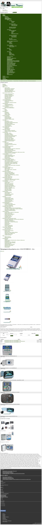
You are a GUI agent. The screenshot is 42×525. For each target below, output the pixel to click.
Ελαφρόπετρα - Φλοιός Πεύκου (9, 245)
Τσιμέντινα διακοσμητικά (8, 243)
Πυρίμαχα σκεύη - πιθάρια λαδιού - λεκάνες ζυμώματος (12, 179)
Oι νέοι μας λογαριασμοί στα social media (8, 472)
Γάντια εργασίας (7, 170)
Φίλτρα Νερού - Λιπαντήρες (8, 137)
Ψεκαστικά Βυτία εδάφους (8, 192)
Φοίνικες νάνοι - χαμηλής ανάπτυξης (9, 107)
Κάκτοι (6, 109)
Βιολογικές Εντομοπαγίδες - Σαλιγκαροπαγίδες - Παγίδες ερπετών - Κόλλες (15, 152)
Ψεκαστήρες (4, 196)
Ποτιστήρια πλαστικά (7, 223)
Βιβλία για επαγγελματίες (8, 237)
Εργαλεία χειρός (7, 222)
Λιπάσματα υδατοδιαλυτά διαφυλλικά (10, 155)
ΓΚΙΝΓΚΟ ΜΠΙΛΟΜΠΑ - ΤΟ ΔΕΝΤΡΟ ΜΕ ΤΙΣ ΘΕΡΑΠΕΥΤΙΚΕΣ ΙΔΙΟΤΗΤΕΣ (14, 473)
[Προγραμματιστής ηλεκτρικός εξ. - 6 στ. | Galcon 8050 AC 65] (7, 367)
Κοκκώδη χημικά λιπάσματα (8, 154)
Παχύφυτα (6, 110)
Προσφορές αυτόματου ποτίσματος (9, 140)
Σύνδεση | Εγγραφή (5, 10)
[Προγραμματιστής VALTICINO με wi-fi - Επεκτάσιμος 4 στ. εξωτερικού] (7, 391)
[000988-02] (7, 292)
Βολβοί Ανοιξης (7, 127)
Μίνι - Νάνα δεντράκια (8, 97)
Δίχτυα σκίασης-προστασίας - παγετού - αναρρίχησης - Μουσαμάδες (14, 208)
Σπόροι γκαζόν (7, 120)
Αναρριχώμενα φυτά (5, 103)
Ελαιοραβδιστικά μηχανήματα (9, 203)
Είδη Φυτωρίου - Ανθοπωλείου (7, 171)
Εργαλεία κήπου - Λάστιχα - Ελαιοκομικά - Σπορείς (9, 218)
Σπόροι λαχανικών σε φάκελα (8, 121)
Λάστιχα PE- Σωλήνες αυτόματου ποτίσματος (11, 135)
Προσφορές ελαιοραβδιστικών (9, 205)
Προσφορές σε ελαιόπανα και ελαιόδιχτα (10, 210)
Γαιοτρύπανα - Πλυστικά (8, 188)
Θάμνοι (4, 86)
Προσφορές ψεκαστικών (8, 195)
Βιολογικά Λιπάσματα (7, 147)
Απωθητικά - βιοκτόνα (8, 164)
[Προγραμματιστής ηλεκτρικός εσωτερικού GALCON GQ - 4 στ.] (7, 415)
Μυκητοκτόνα (7, 142)
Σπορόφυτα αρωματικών (8, 118)
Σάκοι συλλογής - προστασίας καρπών (10, 209)
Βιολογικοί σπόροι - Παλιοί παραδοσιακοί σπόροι (11, 122)
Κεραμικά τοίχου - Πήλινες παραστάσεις (10, 242)
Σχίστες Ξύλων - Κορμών (8, 189)
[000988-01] (7, 282)
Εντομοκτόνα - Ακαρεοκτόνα (8, 143)
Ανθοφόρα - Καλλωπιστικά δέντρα (9, 93)
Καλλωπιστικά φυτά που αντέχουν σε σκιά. (8, 478)
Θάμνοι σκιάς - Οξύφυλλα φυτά (9, 90)
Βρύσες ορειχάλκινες (7, 246)
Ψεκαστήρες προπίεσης (8, 197)
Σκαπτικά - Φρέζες (7, 182)
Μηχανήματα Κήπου (5, 180)
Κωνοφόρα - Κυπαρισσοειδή (8, 94)
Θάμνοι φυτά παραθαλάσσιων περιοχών (10, 91)
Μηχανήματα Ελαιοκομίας (6, 202)
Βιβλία (3, 235)
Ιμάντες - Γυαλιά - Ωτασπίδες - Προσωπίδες (10, 169)
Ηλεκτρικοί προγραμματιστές (32, 80)
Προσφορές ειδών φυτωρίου (8, 176)
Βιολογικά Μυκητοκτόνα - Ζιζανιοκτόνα (10, 150)
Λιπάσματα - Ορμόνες (5, 153)
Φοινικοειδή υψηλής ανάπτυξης (9, 106)
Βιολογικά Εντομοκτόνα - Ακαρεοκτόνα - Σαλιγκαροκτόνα (12, 148)
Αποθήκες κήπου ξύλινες (8, 234)
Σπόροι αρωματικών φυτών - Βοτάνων (10, 124)
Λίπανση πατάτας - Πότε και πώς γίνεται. (8, 477)
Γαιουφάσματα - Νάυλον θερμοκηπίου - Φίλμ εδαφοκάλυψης (13, 207)
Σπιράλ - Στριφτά (7, 113)
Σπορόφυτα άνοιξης (7, 116)
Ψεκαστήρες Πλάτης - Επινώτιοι (9, 198)
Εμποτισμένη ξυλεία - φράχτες (6, 229)
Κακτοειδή (4, 108)
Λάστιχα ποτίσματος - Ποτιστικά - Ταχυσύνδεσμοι (11, 221)
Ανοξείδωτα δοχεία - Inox (8, 178)
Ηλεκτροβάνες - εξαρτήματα (8, 133)
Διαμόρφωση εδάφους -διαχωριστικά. (10, 244)
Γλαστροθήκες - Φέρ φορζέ (8, 216)
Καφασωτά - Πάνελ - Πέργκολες (9, 230)
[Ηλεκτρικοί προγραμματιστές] (7, 452)
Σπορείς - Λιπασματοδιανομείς (9, 226)
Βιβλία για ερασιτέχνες (8, 236)
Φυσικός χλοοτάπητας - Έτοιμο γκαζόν (10, 130)
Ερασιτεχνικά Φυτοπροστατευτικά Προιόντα (10, 144)
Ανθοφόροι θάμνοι (7, 87)
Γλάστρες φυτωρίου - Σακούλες (9, 172)
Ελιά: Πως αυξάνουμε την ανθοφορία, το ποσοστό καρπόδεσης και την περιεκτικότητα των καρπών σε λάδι (17, 479)
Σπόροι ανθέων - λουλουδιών (8, 123)
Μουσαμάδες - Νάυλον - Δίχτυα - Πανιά (8, 206)
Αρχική (1, 80)
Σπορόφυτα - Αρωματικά (6, 115)
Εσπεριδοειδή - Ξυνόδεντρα (8, 96)
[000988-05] (7, 313)
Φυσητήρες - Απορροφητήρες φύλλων (10, 187)
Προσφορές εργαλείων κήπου (9, 225)
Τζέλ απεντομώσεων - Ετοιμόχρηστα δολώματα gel (11, 161)
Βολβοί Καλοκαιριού (7, 128)
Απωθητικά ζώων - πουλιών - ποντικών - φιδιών (11, 163)
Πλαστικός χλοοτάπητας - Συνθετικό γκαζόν (10, 131)
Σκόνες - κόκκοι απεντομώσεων (9, 160)
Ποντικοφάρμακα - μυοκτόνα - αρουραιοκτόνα (11, 162)
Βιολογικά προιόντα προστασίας (9, 149)
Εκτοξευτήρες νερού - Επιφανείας (9, 138)
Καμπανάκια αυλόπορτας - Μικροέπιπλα (10, 241)
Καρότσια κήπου (7, 224)
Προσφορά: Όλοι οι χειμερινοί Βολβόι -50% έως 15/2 (10, 471)
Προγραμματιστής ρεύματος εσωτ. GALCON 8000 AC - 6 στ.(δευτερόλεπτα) (15, 341)
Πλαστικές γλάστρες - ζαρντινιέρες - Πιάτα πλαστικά (12, 212)
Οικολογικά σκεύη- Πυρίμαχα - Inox (7, 177)
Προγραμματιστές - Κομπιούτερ (23, 80)
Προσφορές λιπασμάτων (8, 158)
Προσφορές (4, 84)
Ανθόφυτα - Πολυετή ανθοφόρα (9, 100)
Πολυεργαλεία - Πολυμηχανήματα (9, 185)
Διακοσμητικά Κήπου (5, 238)
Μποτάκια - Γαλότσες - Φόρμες (9, 167)
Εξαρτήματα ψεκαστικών (8, 194)
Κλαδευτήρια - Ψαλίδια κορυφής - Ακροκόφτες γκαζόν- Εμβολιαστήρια (14, 219)
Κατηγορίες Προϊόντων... (9, 80)
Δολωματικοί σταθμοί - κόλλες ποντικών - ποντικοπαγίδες (12, 165)
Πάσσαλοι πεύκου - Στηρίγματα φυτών (10, 233)
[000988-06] (7, 323)
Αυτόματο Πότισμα (15, 80)
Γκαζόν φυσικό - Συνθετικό (6, 129)
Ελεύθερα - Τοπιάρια (7, 114)
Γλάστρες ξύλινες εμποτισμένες (9, 214)
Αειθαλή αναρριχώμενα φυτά (8, 104)
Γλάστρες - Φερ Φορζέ (6, 211)
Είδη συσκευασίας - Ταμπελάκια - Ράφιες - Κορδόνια (12, 174)
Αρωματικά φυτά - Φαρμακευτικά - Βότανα (10, 102)
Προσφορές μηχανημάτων (8, 190)
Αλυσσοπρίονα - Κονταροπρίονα (9, 181)
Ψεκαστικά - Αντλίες (5, 191)
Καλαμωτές (6, 239)
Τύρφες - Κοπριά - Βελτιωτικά (9, 228)
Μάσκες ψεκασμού (7, 168)
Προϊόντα (4, 80)
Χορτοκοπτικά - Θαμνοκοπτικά (9, 184)
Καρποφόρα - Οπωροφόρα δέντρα (9, 95)
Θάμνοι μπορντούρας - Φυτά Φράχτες (10, 88)
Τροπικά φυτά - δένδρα (8, 98)
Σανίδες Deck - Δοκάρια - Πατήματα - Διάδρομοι (11, 232)
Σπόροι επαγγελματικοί (8, 125)
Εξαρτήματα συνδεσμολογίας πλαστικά (10, 136)
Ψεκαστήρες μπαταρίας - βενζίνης (9, 199)
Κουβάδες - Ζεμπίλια (7, 175)
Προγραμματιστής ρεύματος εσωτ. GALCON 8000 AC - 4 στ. (13, 340)
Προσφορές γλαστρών (8, 217)
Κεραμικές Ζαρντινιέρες (8, 215)
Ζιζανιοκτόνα (6, 145)
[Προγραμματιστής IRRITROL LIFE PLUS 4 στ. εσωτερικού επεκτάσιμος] (7, 403)
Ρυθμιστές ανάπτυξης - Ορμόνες (9, 156)
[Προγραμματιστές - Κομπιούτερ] (7, 441)
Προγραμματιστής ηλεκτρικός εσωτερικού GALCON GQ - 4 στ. (8, 416)
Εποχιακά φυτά (7, 101)
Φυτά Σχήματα (4, 111)
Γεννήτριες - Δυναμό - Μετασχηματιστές (10, 204)
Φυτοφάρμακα (4, 141)
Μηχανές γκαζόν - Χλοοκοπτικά (9, 183)
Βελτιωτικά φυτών (7, 157)
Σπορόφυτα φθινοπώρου (8, 117)
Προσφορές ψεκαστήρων (8, 201)
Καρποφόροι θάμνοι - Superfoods (9, 89)
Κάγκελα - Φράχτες (7, 231)
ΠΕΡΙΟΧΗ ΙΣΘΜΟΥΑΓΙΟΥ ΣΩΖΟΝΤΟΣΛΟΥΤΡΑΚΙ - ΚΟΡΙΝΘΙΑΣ (4, 496)
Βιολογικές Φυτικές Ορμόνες (8, 151)
